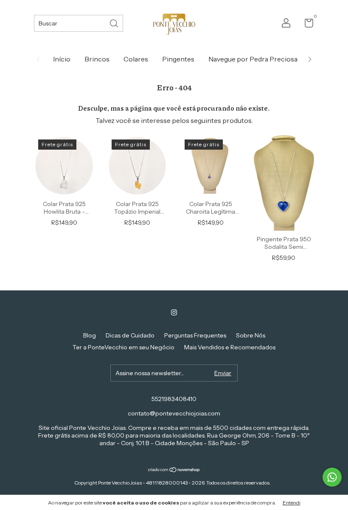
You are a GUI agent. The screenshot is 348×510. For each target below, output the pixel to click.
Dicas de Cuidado (130, 335)
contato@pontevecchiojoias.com (174, 413)
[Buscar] (114, 23)
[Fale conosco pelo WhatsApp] (332, 477)
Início (61, 59)
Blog (89, 335)
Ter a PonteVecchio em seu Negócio (123, 347)
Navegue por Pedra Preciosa (252, 59)
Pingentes (178, 59)
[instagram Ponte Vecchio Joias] (174, 312)
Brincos (96, 59)
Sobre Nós (250, 335)
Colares (135, 59)
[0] (305, 25)
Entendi (291, 502)
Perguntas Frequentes (195, 335)
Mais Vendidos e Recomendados (229, 347)
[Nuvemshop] (174, 470)
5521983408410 (174, 399)
